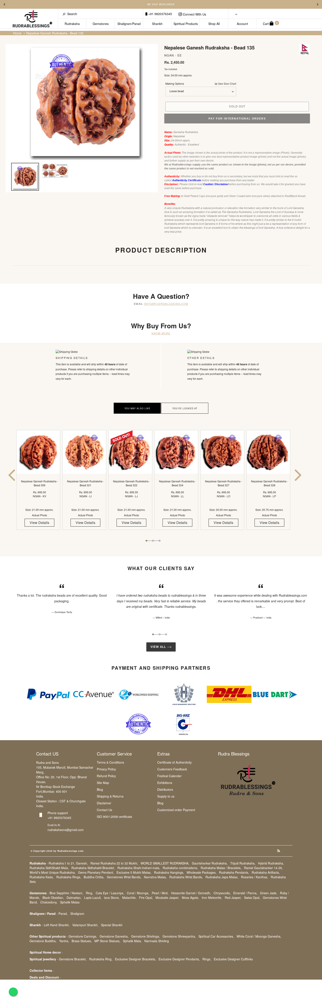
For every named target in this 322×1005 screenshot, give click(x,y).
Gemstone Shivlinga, (145, 936)
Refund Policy (106, 776)
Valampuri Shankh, (85, 925)
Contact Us (104, 810)
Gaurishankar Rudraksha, (210, 863)
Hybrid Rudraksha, (271, 863)
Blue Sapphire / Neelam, (66, 893)
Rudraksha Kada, (42, 877)
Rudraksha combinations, (180, 868)
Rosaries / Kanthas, (254, 877)
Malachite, (129, 897)
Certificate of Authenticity (174, 762)
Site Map (103, 782)
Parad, (63, 913)
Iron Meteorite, (212, 897)
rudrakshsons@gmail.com (66, 830)
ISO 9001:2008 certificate (114, 816)
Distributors (165, 789)
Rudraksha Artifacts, (266, 872)
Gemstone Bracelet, (73, 959)
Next (318, 4)
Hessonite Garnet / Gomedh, (191, 893)
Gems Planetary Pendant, (96, 872)
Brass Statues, (82, 941)
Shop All (214, 23)
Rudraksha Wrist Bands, (186, 877)
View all (158, 646)
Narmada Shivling (156, 941)
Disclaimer (104, 803)
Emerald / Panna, (245, 893)
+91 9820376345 (159, 14)
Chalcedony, (48, 902)
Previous (4, 4)
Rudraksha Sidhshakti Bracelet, (93, 868)
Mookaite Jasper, (167, 897)
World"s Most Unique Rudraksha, (53, 872)
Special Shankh (111, 925)
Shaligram (77, 913)
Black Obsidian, (53, 897)
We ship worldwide (161, 4)
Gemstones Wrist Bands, (124, 877)
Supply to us (165, 796)
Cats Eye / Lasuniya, (110, 893)
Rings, (206, 959)
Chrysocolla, (222, 893)
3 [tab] (159, 540)
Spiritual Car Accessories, (216, 936)
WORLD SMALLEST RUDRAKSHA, (165, 863)
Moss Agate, (190, 897)
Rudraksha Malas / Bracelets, (221, 868)
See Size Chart (227, 83)
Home (17, 33)
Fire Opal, (146, 897)
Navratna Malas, (155, 877)
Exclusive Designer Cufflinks (233, 959)
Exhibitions (164, 782)
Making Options (200, 83)
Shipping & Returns (110, 796)
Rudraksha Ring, (100, 959)
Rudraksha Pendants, (234, 872)
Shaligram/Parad (129, 23)
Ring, (89, 893)
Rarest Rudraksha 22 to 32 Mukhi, (114, 863)
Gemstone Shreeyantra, (179, 936)
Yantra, (64, 941)
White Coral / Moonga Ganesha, (259, 936)
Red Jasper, (233, 897)
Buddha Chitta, (94, 877)
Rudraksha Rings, (68, 877)
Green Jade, (268, 893)
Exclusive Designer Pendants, (179, 959)
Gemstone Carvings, (83, 936)
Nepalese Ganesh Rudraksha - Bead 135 (54, 33)
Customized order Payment (176, 810)
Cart (270, 23)
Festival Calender (169, 776)
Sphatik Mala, (132, 941)
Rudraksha (72, 23)
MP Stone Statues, (107, 941)
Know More (161, 333)
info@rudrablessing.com (166, 304)
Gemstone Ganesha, (114, 936)
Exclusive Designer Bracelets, (135, 959)
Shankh (157, 23)
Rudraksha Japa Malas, (221, 877)
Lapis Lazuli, (92, 897)
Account (242, 23)
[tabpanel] (39, 484)
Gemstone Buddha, (43, 941)
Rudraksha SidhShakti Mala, (49, 868)
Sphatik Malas (70, 902)
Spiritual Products (185, 23)
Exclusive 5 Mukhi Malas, (134, 872)
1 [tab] (146, 540)
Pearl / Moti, (160, 893)
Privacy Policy (106, 769)
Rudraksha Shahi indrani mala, (138, 868)
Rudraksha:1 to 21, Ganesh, (68, 863)
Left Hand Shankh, (57, 925)
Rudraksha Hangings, (169, 872)
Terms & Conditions (110, 762)
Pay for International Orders (237, 118)
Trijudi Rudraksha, (242, 863)
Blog (100, 789)
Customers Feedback (172, 769)
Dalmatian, (74, 897)
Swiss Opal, (252, 897)
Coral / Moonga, (138, 893)
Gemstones (101, 23)
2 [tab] (153, 540)
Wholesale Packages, (201, 872)
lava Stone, (112, 897)
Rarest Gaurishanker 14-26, (263, 868)
